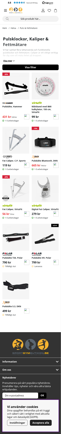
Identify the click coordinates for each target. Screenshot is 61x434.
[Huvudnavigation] (5, 10)
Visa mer (7, 60)
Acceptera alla (40, 422)
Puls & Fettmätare (28, 28)
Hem (4, 28)
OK (42, 395)
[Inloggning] (43, 10)
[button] (30, 2)
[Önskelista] (49, 10)
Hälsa (13, 28)
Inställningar (17, 422)
